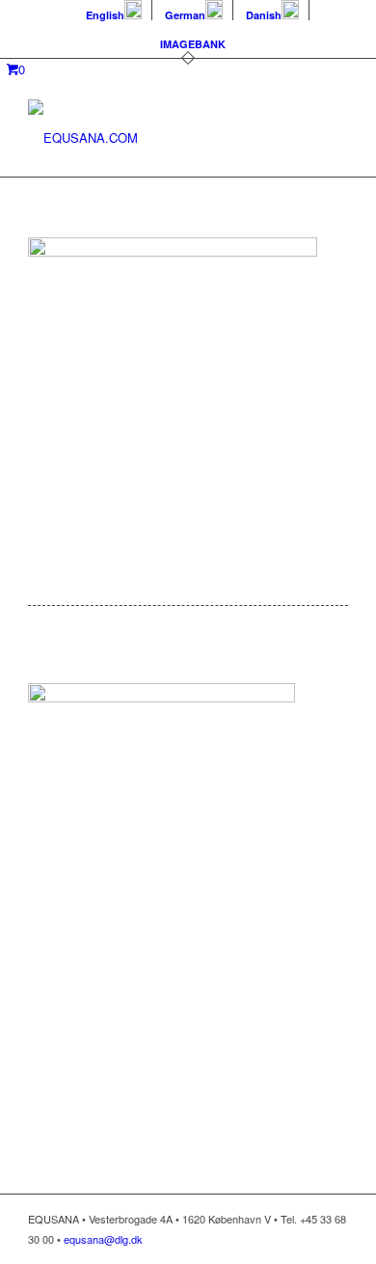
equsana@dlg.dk (103, 1239)
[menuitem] (114, 10)
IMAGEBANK (193, 44)
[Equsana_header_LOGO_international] (155, 138)
